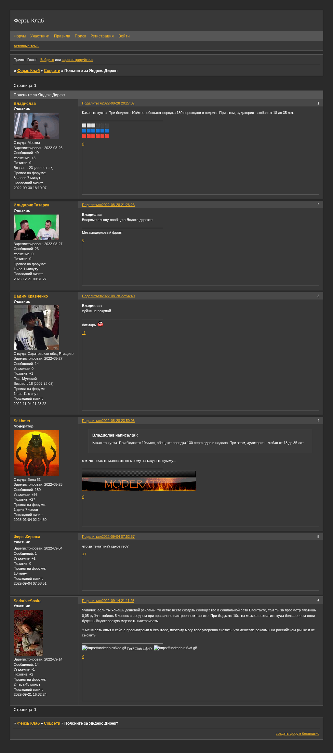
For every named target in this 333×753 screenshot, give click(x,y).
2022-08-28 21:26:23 (118, 205)
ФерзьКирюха (27, 537)
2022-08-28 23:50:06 (118, 421)
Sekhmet (22, 421)
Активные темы (26, 46)
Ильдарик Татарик (31, 205)
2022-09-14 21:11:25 (118, 601)
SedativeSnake (28, 601)
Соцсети (52, 70)
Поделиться (92, 103)
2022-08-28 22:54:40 (118, 296)
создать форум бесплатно (297, 733)
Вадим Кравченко (31, 296)
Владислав (25, 103)
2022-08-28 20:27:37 (118, 103)
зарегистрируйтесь (77, 60)
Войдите (47, 60)
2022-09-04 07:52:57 (118, 536)
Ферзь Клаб (28, 70)
